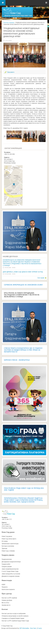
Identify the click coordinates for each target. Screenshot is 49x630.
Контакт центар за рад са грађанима (14, 613)
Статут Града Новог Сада (10, 571)
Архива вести (6, 605)
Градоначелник (7, 559)
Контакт (5, 609)
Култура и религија (8, 546)
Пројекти (5, 587)
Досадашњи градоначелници (11, 562)
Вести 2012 (5, 603)
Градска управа (8, 555)
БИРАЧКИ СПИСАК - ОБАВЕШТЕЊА (17, 360)
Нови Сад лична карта (9, 539)
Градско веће (6, 564)
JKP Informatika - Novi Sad (27, 628)
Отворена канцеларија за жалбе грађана (15, 616)
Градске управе (7, 566)
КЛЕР (3, 584)
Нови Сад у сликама (8, 551)
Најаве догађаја (10, 256)
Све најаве (40, 278)
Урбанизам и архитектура (10, 543)
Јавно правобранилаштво (10, 569)
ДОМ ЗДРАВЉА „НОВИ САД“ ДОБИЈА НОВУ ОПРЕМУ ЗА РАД (23, 272)
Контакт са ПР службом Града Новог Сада (15, 621)
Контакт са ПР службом (9, 598)
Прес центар (7, 594)
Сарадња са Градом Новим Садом (13, 618)
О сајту (39, 628)
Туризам (4, 548)
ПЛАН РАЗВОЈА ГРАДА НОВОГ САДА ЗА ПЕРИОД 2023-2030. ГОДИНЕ (24, 489)
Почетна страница (8, 22)
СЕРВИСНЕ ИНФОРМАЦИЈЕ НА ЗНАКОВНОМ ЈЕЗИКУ (23, 285)
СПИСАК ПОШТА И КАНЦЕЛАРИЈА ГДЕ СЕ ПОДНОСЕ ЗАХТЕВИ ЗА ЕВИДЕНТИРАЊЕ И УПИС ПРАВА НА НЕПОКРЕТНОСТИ (23, 350)
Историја (5, 541)
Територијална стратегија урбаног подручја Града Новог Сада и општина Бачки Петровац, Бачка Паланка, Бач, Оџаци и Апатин (23, 500)
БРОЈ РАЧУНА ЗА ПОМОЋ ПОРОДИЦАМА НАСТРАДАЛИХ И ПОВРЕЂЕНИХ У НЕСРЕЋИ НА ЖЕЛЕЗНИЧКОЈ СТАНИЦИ (21, 295)
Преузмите (10, 72)
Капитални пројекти (8, 589)
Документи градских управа (10, 576)
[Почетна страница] (17, 17)
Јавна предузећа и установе (11, 574)
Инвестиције (7, 580)
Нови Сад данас (8, 532)
